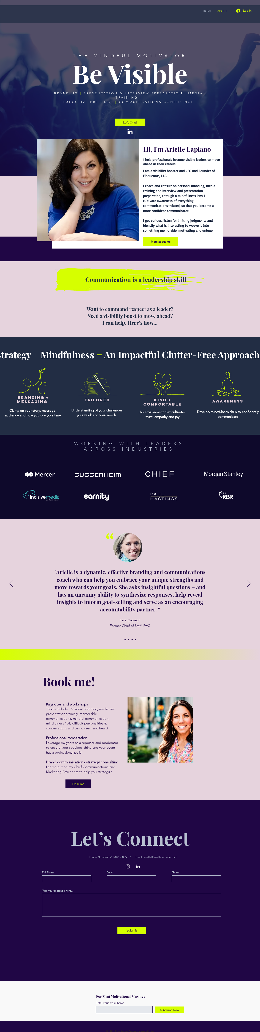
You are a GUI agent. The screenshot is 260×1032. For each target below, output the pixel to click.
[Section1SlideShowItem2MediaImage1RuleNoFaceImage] (132, 639)
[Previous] (11, 584)
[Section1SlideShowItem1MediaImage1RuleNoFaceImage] (125, 640)
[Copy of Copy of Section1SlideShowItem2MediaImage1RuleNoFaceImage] (128, 639)
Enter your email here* (110, 1002)
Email (110, 872)
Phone (175, 872)
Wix (152, 1031)
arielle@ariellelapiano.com (160, 857)
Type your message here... (57, 890)
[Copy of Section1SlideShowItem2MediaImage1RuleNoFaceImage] (135, 639)
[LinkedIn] (130, 131)
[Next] (248, 584)
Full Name (48, 872)
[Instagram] (128, 866)
